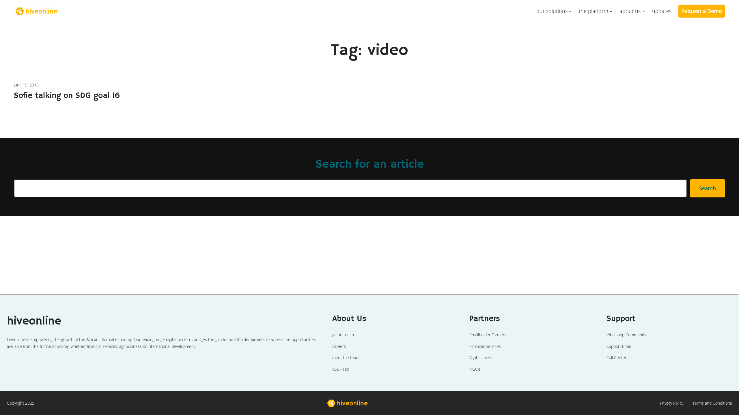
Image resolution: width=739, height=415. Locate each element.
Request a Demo (701, 10)
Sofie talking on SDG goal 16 (67, 96)
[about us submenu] (643, 11)
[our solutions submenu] (570, 11)
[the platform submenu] (611, 11)
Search (707, 188)
